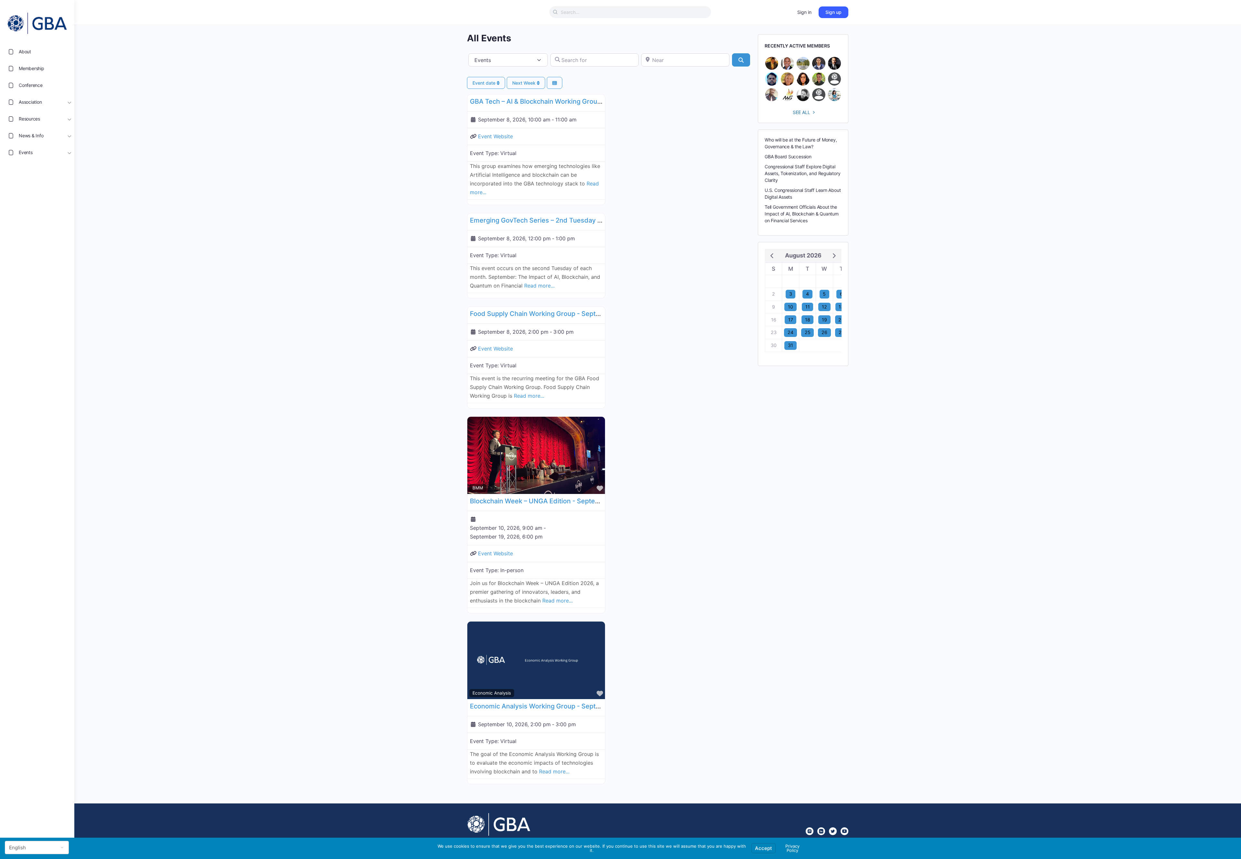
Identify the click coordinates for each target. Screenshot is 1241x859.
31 (790, 345)
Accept (763, 848)
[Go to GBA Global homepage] (37, 21)
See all (801, 112)
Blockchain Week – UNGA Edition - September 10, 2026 (555, 501)
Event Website (495, 136)
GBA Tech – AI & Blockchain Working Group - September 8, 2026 (568, 101)
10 (790, 306)
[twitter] (833, 831)
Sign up (833, 12)
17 (790, 319)
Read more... (539, 285)
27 (841, 332)
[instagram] (809, 831)
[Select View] (554, 83)
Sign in (804, 12)
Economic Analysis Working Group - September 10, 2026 (557, 706)
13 (841, 306)
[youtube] (844, 831)
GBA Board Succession (788, 156)
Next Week (524, 83)
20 (841, 319)
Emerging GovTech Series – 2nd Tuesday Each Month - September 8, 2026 (585, 220)
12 (824, 306)
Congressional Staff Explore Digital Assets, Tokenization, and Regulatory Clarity (802, 173)
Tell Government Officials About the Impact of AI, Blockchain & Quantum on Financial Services (802, 213)
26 (824, 332)
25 (808, 332)
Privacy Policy (792, 848)
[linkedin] (821, 831)
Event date (484, 83)
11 (807, 306)
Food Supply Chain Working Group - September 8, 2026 (556, 314)
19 (824, 319)
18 (807, 319)
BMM (477, 487)
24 (790, 332)
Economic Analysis (491, 693)
